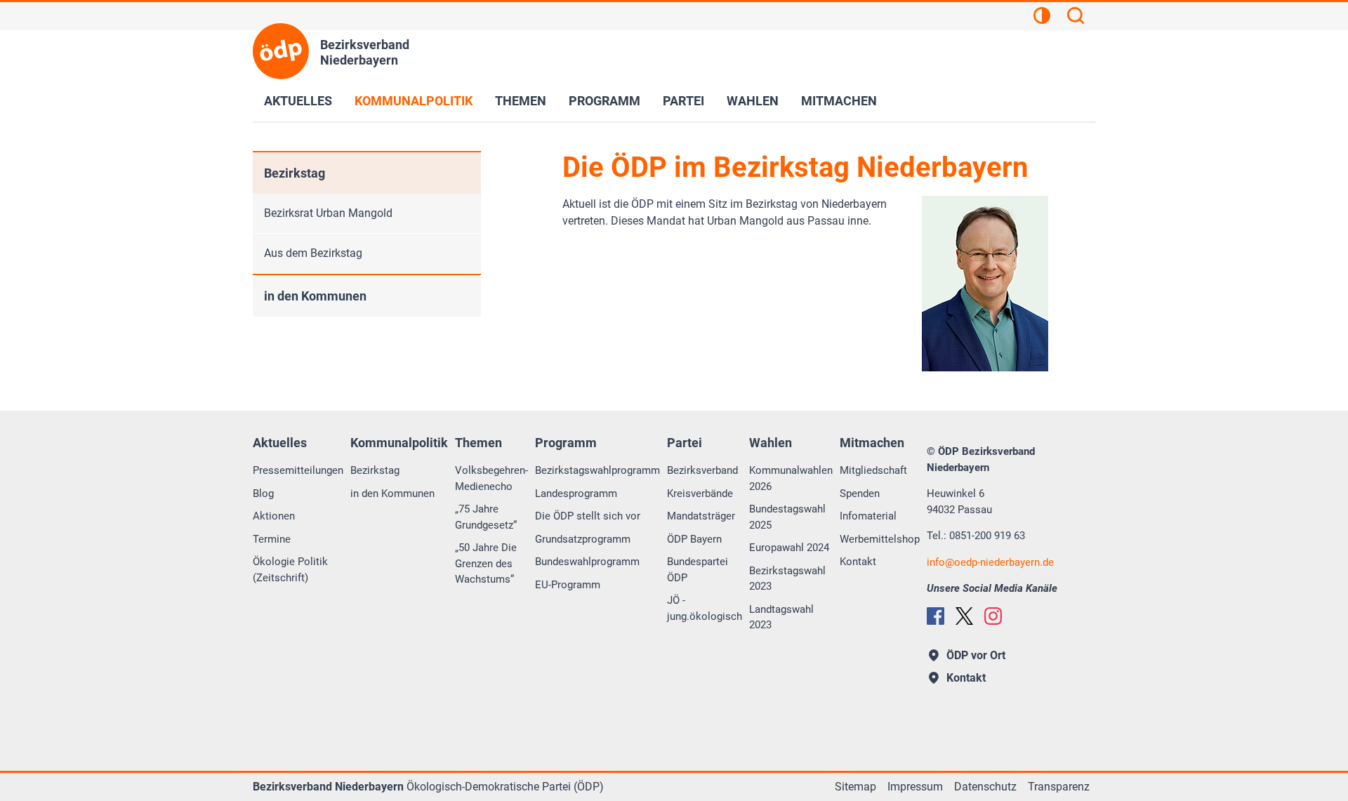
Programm (604, 100)
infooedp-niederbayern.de (990, 562)
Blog (263, 493)
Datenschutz (985, 786)
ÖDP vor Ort (975, 655)
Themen (520, 100)
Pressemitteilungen (298, 470)
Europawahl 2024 (789, 547)
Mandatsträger (701, 516)
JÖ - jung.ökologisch (704, 608)
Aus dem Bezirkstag (313, 253)
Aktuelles (298, 100)
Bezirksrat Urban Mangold (328, 213)
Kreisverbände (700, 493)
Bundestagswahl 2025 (787, 517)
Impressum (915, 786)
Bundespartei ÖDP (697, 569)
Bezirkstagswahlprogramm (597, 470)
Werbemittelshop (880, 539)
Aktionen (274, 516)
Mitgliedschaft (873, 470)
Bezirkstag (294, 173)
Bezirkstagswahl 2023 (787, 578)
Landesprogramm (576, 493)
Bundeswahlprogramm (587, 561)
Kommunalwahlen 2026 (791, 478)
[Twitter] (964, 616)
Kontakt (858, 561)
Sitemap (855, 786)
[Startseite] (281, 51)
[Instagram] (993, 616)
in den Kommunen (315, 296)
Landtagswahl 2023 (781, 617)
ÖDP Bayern (694, 539)
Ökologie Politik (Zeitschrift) (290, 569)
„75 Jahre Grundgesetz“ (486, 517)
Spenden (860, 493)
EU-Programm (567, 584)
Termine (272, 539)
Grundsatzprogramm (582, 539)
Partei (683, 100)
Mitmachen (839, 100)
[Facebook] (935, 616)
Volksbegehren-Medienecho (491, 478)
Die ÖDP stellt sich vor (587, 516)
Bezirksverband (702, 470)
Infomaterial (868, 516)
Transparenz (1059, 786)
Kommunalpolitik (414, 100)
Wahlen (753, 100)
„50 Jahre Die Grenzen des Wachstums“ (486, 563)
